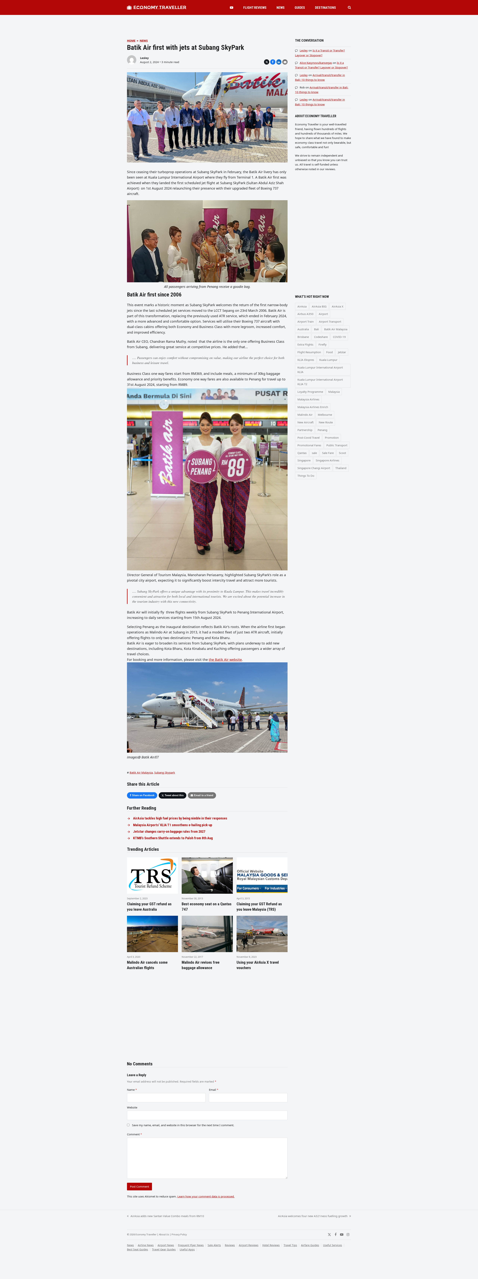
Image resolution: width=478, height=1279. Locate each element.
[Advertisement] (239, 23)
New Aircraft (305, 422)
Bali (316, 329)
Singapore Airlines (327, 460)
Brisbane (303, 337)
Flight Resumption (309, 352)
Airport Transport (330, 321)
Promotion (332, 437)
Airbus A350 (305, 314)
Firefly (323, 344)
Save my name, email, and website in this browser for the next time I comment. (183, 1125)
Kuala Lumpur (328, 360)
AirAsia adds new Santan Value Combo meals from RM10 (165, 1216)
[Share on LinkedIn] (279, 62)
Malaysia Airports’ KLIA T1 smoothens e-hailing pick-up (172, 825)
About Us (164, 1234)
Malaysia (334, 391)
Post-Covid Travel (308, 437)
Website (132, 1107)
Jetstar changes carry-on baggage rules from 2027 (169, 832)
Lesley (144, 58)
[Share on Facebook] (272, 62)
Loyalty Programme (310, 391)
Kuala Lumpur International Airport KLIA (320, 370)
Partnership (304, 430)
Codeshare (321, 337)
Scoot (342, 453)
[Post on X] (266, 62)
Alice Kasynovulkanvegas (316, 63)
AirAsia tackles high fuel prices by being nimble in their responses (180, 818)
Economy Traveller (159, 7)
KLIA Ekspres (305, 360)
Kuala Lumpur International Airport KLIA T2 (320, 382)
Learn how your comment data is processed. (206, 1196)
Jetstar (342, 352)
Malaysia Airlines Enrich (312, 407)
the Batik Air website (225, 659)
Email (213, 1089)
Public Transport (336, 445)
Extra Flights (305, 344)
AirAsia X (337, 306)
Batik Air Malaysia (141, 772)
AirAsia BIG (319, 306)
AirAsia (302, 306)
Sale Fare (328, 453)
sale (314, 453)
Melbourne (325, 414)
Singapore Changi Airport (313, 468)
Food (329, 352)
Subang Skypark (164, 772)
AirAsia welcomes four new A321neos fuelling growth (312, 1216)
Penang (322, 430)
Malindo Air (305, 414)
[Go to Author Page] (131, 59)
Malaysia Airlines (308, 399)
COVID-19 (339, 337)
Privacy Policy (179, 1234)
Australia (303, 329)
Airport (323, 314)
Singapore (304, 460)
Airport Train (305, 321)
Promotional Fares (309, 445)
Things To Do (305, 475)
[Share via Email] (285, 62)
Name (132, 1089)
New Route (326, 422)
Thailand (340, 468)
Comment (134, 1134)
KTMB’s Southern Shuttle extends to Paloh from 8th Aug (173, 838)
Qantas (302, 453)
